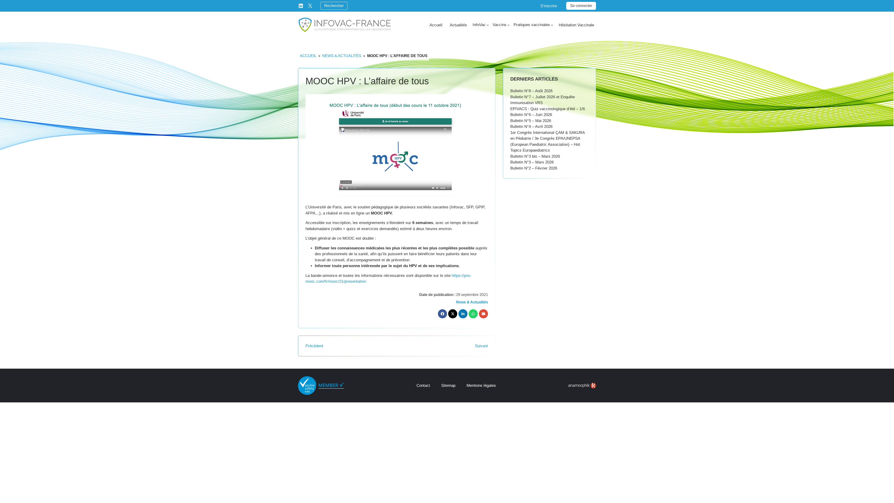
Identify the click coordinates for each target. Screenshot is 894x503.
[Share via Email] (483, 313)
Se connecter (581, 6)
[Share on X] (452, 313)
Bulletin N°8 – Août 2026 (531, 91)
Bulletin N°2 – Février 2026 (533, 168)
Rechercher (334, 6)
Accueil (308, 56)
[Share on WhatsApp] (473, 313)
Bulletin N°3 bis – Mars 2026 (535, 156)
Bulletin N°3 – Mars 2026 (532, 162)
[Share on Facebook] (442, 313)
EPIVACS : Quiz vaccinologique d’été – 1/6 (547, 109)
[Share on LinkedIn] (462, 313)
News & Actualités (341, 56)
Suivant (481, 346)
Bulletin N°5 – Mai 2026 (530, 121)
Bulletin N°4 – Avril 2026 (531, 126)
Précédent (314, 346)
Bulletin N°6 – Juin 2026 (531, 114)
